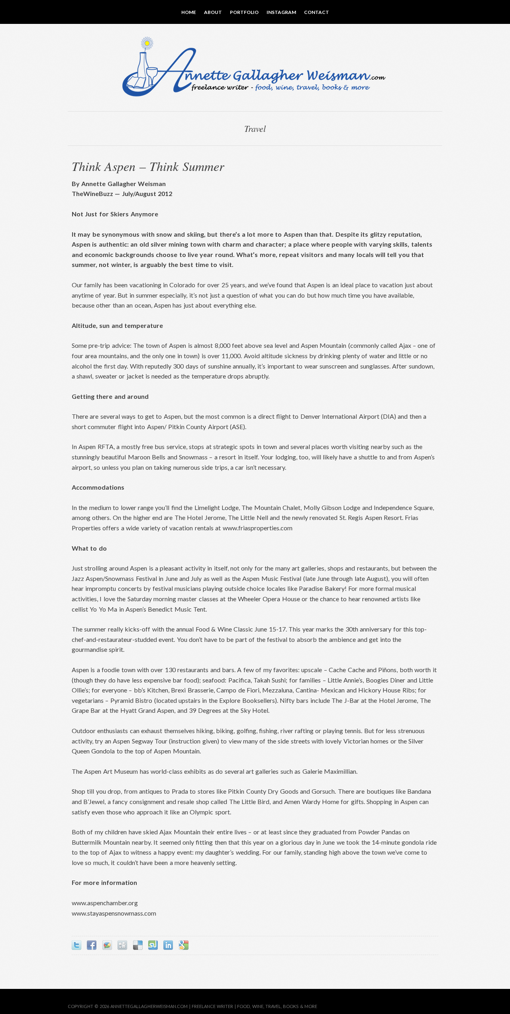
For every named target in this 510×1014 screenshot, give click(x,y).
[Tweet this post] (76, 945)
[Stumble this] (153, 945)
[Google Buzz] (107, 945)
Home (188, 12)
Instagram (281, 12)
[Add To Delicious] (138, 945)
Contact (316, 12)
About (213, 12)
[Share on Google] (183, 945)
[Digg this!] (122, 945)
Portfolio (244, 12)
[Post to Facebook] (91, 945)
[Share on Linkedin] (168, 945)
